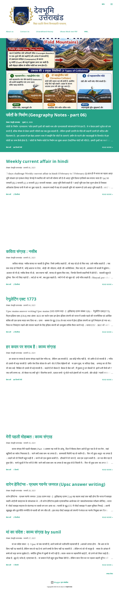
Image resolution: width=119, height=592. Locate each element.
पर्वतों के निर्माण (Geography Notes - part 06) (46, 115)
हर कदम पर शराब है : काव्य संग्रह (31, 346)
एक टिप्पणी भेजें (17, 147)
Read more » (107, 147)
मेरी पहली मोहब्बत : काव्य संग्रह (29, 436)
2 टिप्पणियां (16, 194)
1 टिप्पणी (15, 470)
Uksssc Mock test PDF (68, 31)
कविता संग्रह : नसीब (21, 251)
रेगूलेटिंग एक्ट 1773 (21, 299)
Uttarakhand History (44, 31)
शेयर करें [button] (8, 147)
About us (9, 31)
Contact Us (24, 31)
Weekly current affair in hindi (37, 161)
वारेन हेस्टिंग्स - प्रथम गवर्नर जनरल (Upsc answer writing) (55, 484)
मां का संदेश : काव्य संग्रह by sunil (33, 532)
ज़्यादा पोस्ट (109, 573)
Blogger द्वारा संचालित (61, 582)
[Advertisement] (59, 222)
